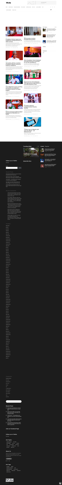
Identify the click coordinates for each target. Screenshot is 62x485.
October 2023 (8, 282)
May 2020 (7, 336)
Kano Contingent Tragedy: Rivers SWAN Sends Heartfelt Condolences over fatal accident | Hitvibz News (14, 198)
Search (7, 166)
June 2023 (7, 289)
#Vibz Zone (7, 447)
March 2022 (7, 314)
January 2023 (7, 297)
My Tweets (7, 162)
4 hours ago (25, 156)
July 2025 (7, 247)
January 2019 (7, 349)
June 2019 (7, 344)
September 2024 (8, 264)
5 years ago (10, 71)
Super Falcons (8, 393)
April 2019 (7, 346)
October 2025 (8, 242)
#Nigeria (12, 466)
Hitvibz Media (25, 43)
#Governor (7, 466)
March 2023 (7, 294)
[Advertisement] (31, 18)
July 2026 (7, 227)
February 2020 (8, 339)
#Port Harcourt (16, 469)
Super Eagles (8, 391)
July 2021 (7, 327)
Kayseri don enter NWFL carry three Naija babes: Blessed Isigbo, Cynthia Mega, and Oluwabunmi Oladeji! (13, 177)
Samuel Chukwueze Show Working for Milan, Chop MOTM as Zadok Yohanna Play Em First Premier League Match (13, 185)
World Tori (7, 396)
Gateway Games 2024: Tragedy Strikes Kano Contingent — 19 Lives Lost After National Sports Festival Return (14, 200)
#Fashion (18, 443)
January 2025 (7, 257)
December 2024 (8, 259)
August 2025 (7, 245)
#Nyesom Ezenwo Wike (9, 469)
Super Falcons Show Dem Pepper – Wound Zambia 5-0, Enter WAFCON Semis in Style (14, 194)
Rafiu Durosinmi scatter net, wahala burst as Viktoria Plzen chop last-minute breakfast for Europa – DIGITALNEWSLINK (14, 210)
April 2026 (7, 232)
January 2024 (7, 277)
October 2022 (8, 302)
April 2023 (7, 292)
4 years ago (28, 43)
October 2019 (8, 341)
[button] (60, 483)
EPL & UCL (7, 383)
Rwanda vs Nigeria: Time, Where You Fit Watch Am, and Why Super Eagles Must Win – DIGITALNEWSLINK (14, 216)
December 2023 (8, 279)
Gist (25, 58)
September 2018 (8, 354)
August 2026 (7, 225)
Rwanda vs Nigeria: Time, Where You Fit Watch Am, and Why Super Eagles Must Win (14, 218)
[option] (49, 36)
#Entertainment (8, 443)
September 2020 (8, 334)
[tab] (42, 146)
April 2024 (7, 272)
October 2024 (8, 262)
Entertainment (8, 381)
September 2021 (8, 324)
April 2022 (7, 312)
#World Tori (12, 447)
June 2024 (7, 269)
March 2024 (7, 274)
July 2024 (7, 267)
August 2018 (7, 356)
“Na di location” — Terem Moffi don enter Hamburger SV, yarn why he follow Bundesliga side (13, 180)
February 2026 (8, 235)
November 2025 (8, 240)
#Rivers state (8, 470)
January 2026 (7, 237)
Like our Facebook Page (12, 428)
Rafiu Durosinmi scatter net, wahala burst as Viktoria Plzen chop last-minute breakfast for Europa (14, 212)
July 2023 (7, 287)
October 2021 (8, 322)
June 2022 (7, 309)
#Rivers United (13, 470)
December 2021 (8, 319)
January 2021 (7, 331)
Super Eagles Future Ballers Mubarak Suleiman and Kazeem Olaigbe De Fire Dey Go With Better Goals (13, 182)
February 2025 (8, 255)
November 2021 (8, 321)
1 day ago (46, 156)
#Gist (7, 444)
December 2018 (8, 351)
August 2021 (7, 326)
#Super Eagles (18, 470)
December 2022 (8, 299)
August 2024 (7, 265)
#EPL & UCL (13, 443)
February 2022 (8, 316)
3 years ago (8, 47)
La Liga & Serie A (8, 388)
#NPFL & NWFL (17, 444)
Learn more (9, 458)
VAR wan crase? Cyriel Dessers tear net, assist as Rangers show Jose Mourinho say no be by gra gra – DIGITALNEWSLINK (14, 204)
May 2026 (7, 230)
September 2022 (8, 304)
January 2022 (7, 317)
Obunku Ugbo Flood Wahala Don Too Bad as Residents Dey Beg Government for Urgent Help (13, 174)
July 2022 (7, 307)
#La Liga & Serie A (12, 444)
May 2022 (7, 311)
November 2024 (8, 260)
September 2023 (8, 284)
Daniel (6, 47)
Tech (6, 395)
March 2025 (7, 254)
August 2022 (7, 306)
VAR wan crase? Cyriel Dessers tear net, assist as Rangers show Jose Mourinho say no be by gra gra (14, 206)
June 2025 (7, 249)
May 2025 (7, 250)
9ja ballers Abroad (8, 378)
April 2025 (7, 252)
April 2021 (7, 329)
